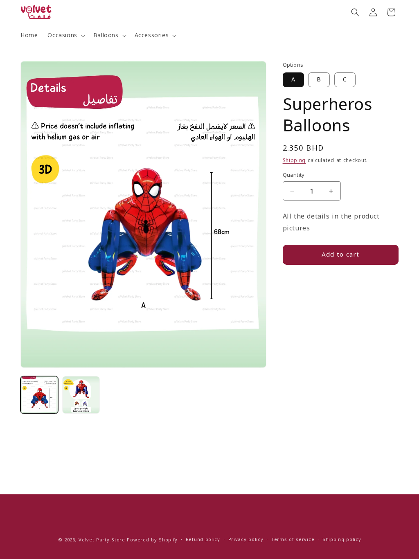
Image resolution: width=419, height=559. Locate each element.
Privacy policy (246, 540)
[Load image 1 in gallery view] (39, 395)
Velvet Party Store (102, 540)
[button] (65, 35)
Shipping (294, 160)
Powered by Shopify (152, 540)
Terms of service (292, 540)
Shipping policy (341, 540)
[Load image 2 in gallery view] (81, 395)
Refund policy (203, 540)
